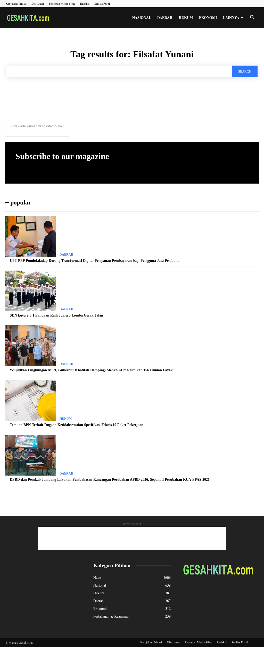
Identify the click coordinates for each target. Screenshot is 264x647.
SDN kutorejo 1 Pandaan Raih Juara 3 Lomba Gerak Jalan (56, 315)
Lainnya (231, 17)
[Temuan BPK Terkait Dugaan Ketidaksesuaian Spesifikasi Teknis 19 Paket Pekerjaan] (30, 400)
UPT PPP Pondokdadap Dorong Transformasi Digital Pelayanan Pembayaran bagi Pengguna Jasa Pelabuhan (96, 261)
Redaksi (84, 3)
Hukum (186, 17)
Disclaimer (37, 3)
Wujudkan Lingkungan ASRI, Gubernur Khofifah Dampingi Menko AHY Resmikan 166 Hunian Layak (91, 370)
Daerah (164, 17)
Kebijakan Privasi (16, 3)
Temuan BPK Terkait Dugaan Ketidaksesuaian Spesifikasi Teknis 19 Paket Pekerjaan (76, 425)
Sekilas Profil (102, 3)
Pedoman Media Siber (62, 3)
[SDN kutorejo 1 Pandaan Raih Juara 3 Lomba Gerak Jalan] (30, 291)
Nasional (141, 17)
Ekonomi (208, 17)
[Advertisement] (132, 538)
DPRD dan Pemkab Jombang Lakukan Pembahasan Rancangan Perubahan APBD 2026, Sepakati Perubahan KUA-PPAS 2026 (110, 480)
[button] (252, 17)
